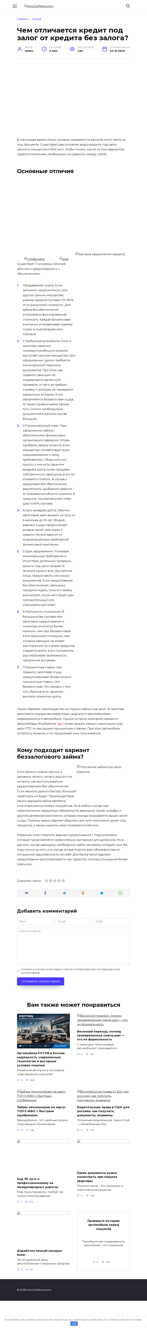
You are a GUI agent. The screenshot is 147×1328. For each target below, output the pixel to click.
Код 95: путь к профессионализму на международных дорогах (37, 1183)
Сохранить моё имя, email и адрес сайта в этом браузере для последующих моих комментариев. (70, 971)
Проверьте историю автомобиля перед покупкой (103, 1224)
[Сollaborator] (34, 259)
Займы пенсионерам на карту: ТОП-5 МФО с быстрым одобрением (41, 1111)
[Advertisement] (69, 100)
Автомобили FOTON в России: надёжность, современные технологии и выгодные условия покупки (41, 1059)
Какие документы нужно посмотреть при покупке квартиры (97, 1176)
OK (74, 1323)
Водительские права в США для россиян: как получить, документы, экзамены (103, 1111)
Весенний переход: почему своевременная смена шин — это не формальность (101, 1035)
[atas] (64, 259)
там (59, 723)
